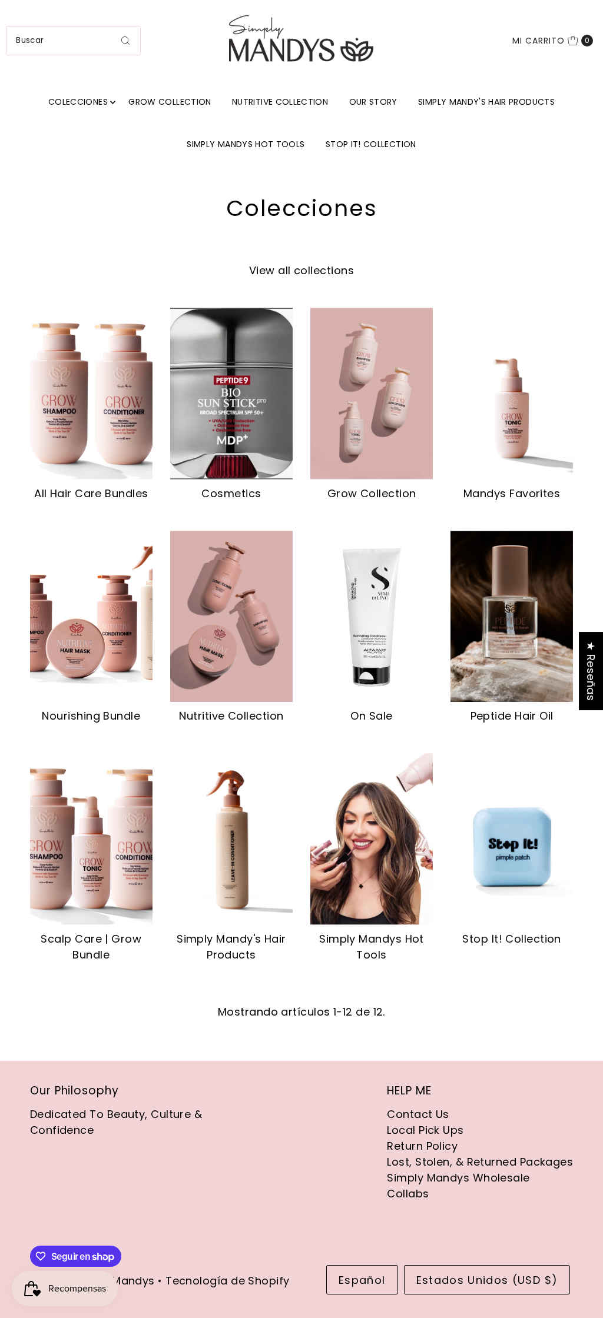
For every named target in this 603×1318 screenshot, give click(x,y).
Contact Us (418, 1114)
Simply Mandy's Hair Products (486, 102)
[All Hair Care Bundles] (91, 393)
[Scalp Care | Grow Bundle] (91, 838)
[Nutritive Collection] (231, 616)
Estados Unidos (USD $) (487, 1280)
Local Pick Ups (425, 1130)
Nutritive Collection (280, 102)
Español (362, 1280)
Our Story (373, 102)
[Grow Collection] (371, 393)
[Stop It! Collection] (511, 838)
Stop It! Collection (371, 144)
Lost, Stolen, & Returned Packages (480, 1161)
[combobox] (73, 40)
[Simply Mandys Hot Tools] (371, 838)
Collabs (408, 1193)
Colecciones (78, 102)
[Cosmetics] (231, 393)
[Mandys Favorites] (511, 393)
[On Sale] (371, 616)
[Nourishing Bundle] (91, 616)
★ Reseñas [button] (591, 671)
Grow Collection (169, 102)
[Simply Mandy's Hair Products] (231, 838)
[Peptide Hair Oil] (511, 616)
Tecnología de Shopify (227, 1280)
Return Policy (422, 1146)
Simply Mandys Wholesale (458, 1177)
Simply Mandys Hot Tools (245, 144)
